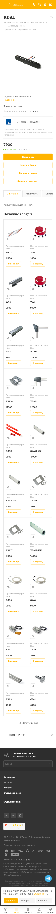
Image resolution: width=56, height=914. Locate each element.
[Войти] (45, 4)
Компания (9, 777)
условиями (40, 893)
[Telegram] (13, 815)
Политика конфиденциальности (19, 845)
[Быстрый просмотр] (8, 239)
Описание (12, 193)
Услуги (7, 787)
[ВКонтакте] (6, 815)
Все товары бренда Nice (28, 122)
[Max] (20, 815)
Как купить (32, 193)
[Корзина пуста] (50, 4)
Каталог (8, 782)
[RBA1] (28, 61)
